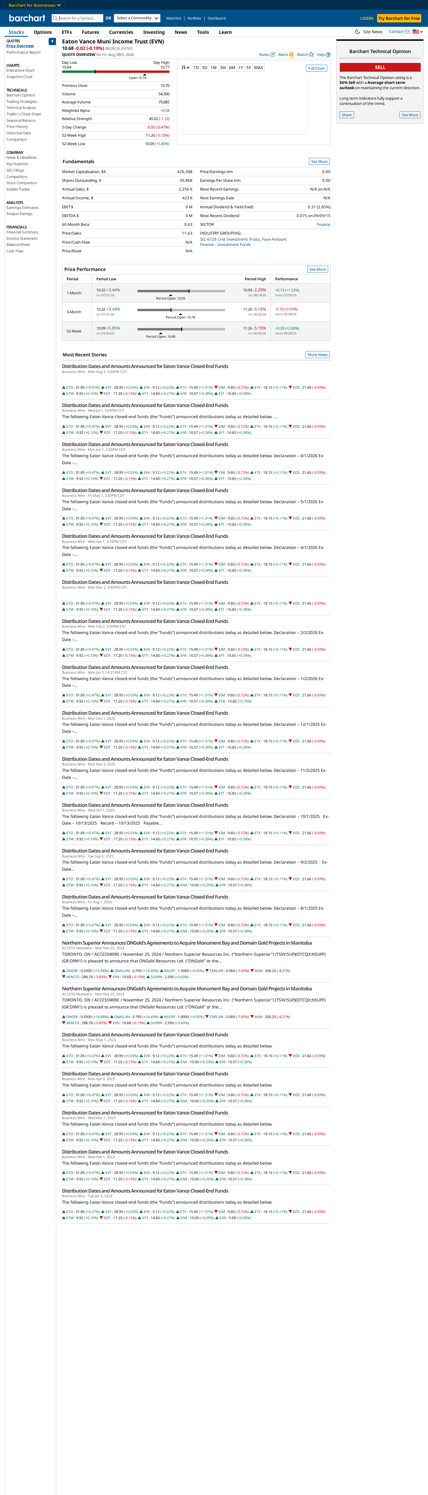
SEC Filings (15, 170)
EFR (183, 393)
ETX (257, 387)
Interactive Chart (20, 70)
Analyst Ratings (19, 213)
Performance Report (23, 52)
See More (319, 161)
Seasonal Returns (21, 120)
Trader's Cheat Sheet (23, 114)
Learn (225, 32)
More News (318, 354)
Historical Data (18, 132)
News (181, 32)
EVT (108, 387)
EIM (222, 387)
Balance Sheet (18, 244)
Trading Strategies (21, 101)
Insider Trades (18, 189)
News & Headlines (21, 157)
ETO (69, 387)
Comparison (16, 139)
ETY (145, 393)
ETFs (67, 32)
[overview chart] (253, 107)
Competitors (17, 176)
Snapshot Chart (19, 76)
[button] (418, 32)
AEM (258, 970)
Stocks (16, 32)
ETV (183, 387)
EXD (223, 1217)
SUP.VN (156, 976)
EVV (147, 387)
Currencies (121, 32)
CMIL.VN (216, 970)
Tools (203, 32)
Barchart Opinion (20, 95)
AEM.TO (72, 976)
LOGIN (366, 18)
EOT (107, 393)
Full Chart (316, 68)
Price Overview (20, 45)
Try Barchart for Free (399, 18)
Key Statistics (17, 163)
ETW (70, 393)
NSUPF (169, 970)
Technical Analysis (21, 107)
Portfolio (194, 18)
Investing (154, 32)
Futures (90, 32)
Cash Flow (14, 250)
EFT (221, 393)
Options (43, 32)
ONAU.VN (122, 970)
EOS (296, 387)
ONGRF (72, 970)
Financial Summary (22, 232)
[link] (323, 54)
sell (380, 67)
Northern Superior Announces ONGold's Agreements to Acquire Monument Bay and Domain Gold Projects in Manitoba (187, 943)
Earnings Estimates (22, 207)
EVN (116, 976)
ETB (222, 701)
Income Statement (22, 238)
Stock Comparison (21, 182)
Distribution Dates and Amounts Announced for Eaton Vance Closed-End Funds (145, 366)
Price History (17, 126)
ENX (184, 885)
